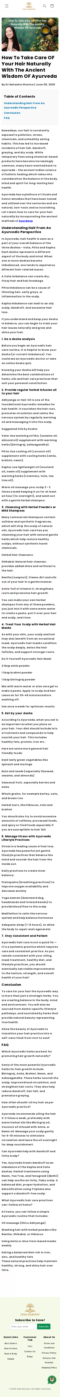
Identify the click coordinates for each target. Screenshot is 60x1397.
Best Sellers (11, 1343)
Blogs (30, 1356)
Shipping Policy (49, 1368)
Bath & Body (10, 1354)
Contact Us (30, 1351)
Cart (30, 1346)
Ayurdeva (26, 221)
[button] (6, 6)
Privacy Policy (49, 1353)
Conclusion (12, 113)
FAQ (7, 118)
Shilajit (10, 1359)
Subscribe (44, 1326)
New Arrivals (10, 1348)
